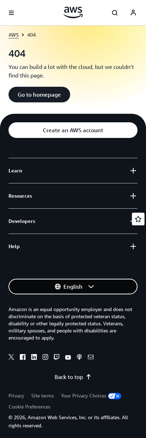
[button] (39, 94)
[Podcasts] (79, 358)
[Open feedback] (138, 219)
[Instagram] (45, 358)
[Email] (91, 358)
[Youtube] (68, 358)
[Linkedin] (34, 358)
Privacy (16, 395)
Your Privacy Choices (83, 395)
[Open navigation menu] (11, 12)
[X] (11, 358)
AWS (14, 35)
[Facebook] (23, 358)
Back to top (69, 376)
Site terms (42, 395)
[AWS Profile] (133, 13)
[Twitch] (57, 358)
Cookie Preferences (29, 407)
